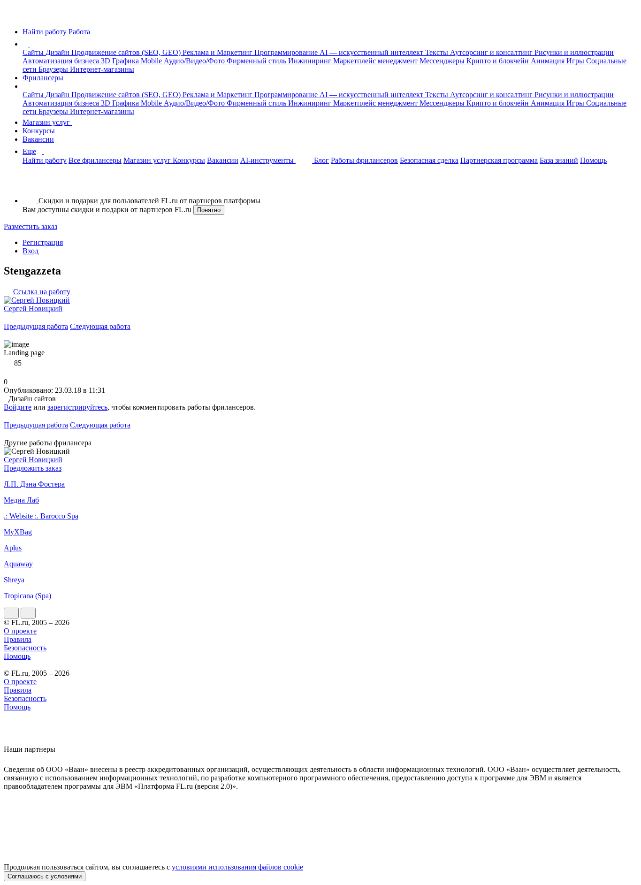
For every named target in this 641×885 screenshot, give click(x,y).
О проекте (20, 631)
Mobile (152, 61)
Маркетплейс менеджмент (376, 61)
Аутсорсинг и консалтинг (492, 52)
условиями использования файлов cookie (237, 867)
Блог (321, 160)
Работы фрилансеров (364, 160)
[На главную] (12, 16)
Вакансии (38, 139)
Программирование (287, 52)
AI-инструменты (268, 160)
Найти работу (45, 160)
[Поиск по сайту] (30, 185)
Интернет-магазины (102, 69)
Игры (576, 61)
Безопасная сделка (429, 160)
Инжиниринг (310, 61)
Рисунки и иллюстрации (574, 52)
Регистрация (43, 242)
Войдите (17, 407)
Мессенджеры (443, 61)
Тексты (437, 52)
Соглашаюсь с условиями (45, 876)
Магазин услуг (47, 122)
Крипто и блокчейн (498, 61)
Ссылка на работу (41, 292)
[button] (31, 44)
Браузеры (54, 69)
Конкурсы (39, 131)
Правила (17, 639)
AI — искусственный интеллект (372, 52)
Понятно (209, 210)
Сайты (34, 52)
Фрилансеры (43, 78)
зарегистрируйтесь (77, 407)
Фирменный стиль (257, 61)
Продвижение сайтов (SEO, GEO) (127, 52)
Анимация (548, 61)
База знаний (559, 160)
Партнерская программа (499, 160)
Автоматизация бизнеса (62, 61)
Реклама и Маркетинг (218, 52)
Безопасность (25, 648)
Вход (30, 251)
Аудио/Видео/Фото (195, 61)
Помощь (593, 160)
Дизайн (58, 52)
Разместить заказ (30, 226)
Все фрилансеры (95, 160)
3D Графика (121, 61)
